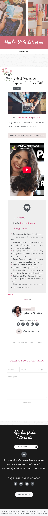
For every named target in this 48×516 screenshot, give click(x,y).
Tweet (10, 294)
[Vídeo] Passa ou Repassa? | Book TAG (28, 80)
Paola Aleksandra (27, 223)
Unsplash (37, 117)
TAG (30, 300)
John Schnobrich (25, 117)
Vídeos (16, 88)
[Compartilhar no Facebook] (18, 324)
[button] (22, 51)
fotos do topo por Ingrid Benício (29, 514)
